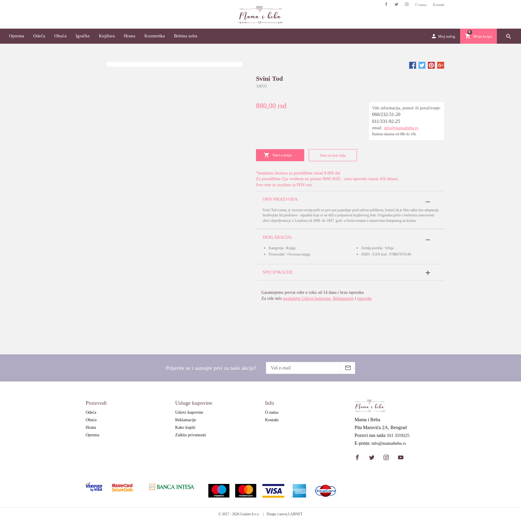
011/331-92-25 (386, 121)
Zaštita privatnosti (190, 435)
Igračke (83, 35)
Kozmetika (154, 35)
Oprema (16, 35)
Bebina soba (185, 35)
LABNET (295, 514)
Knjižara (107, 35)
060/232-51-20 (386, 114)
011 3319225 (398, 436)
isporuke (364, 298)
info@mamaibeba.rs (401, 128)
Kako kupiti (185, 427)
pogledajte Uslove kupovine (306, 298)
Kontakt (438, 5)
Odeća (39, 35)
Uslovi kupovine (189, 412)
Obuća (60, 35)
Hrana (129, 35)
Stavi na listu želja (333, 155)
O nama (420, 5)
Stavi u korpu (282, 155)
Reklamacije (343, 298)
